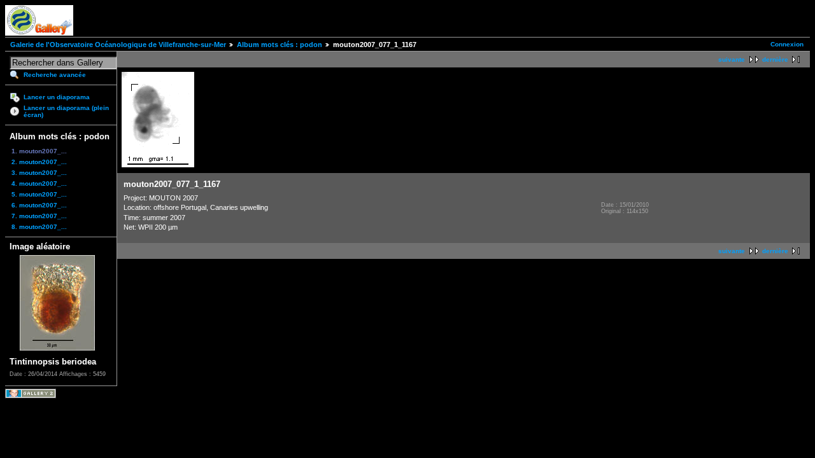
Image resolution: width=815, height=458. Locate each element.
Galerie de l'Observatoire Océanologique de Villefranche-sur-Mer (118, 44)
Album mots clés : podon (279, 44)
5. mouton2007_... (39, 194)
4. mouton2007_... (39, 183)
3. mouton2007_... (39, 172)
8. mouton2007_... (39, 226)
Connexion (787, 44)
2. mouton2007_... (39, 161)
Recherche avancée (55, 74)
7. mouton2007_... (39, 215)
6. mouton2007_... (39, 205)
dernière (775, 59)
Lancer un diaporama (57, 97)
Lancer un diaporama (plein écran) (66, 111)
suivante (731, 59)
